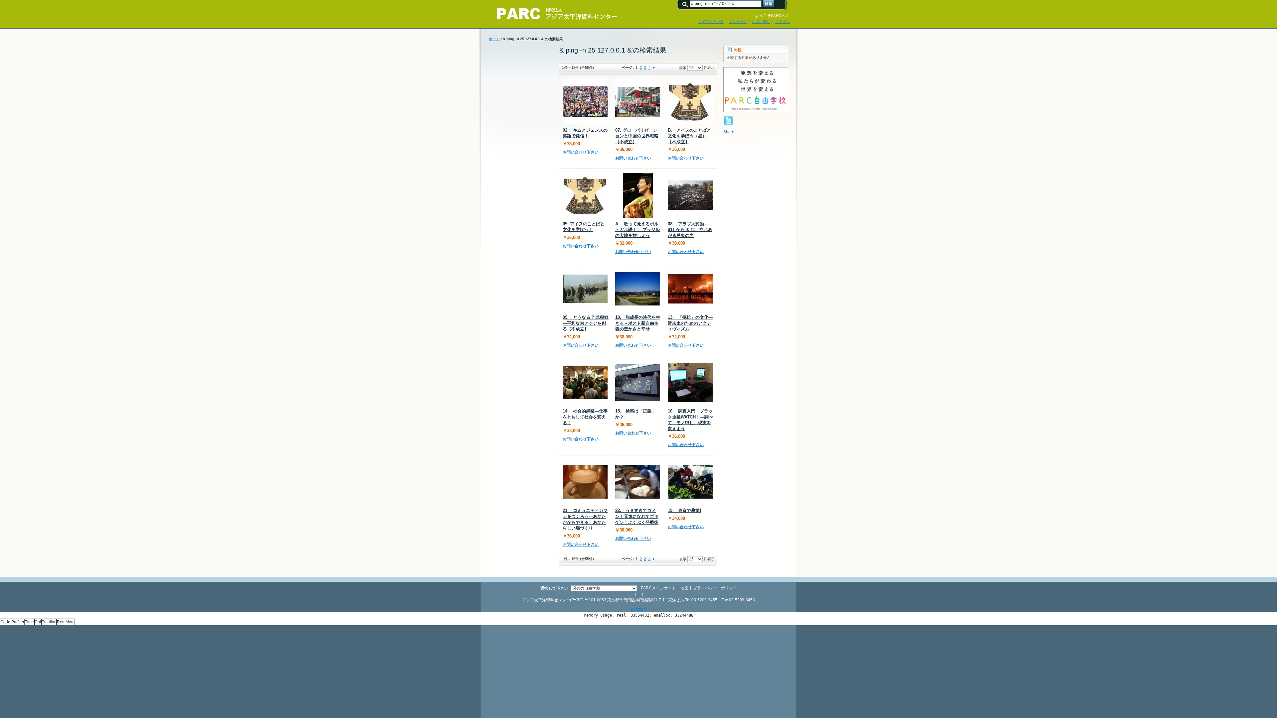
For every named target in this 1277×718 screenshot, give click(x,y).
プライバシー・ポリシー (715, 588)
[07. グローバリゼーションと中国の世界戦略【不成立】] (637, 101)
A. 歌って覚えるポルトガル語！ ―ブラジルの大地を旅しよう (637, 229)
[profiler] (638, 609)
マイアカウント (711, 22)
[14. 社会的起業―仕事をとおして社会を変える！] (585, 382)
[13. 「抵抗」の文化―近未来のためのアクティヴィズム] (690, 288)
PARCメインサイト (658, 588)
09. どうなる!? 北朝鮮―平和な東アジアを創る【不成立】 (586, 323)
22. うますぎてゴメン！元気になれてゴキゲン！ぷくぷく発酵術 (636, 516)
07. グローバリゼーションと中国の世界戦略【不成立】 (636, 136)
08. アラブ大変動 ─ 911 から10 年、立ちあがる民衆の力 (690, 229)
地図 (684, 588)
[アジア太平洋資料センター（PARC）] (552, 13)
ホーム (494, 39)
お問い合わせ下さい (581, 152)
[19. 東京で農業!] (690, 481)
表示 (682, 68)
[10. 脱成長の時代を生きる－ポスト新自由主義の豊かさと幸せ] (637, 288)
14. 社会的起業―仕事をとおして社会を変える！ (585, 417)
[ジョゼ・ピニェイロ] (637, 195)
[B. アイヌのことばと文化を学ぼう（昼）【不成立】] (690, 101)
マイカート (738, 22)
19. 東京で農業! (684, 510)
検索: (686, 3)
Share (728, 132)
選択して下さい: (555, 588)
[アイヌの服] (585, 195)
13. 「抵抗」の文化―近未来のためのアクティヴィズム (690, 323)
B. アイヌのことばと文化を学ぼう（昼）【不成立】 (689, 136)
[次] (654, 67)
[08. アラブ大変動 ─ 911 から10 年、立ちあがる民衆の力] (690, 195)
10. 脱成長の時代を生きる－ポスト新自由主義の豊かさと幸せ (637, 323)
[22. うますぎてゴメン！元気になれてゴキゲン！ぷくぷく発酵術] (637, 481)
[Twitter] (728, 118)
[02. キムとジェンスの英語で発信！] (585, 101)
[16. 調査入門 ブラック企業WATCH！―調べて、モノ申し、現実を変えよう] (690, 382)
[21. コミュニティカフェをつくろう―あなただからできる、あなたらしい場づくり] (585, 481)
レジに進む (761, 22)
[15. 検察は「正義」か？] (637, 382)
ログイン (782, 22)
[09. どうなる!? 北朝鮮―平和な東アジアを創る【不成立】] (585, 288)
